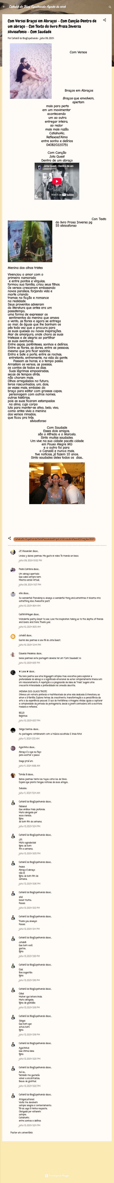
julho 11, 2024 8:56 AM (29, 766)
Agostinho (24, 747)
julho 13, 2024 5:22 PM (29, 1086)
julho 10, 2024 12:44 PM (30, 645)
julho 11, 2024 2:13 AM (29, 738)
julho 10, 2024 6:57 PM (29, 720)
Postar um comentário (22, 1132)
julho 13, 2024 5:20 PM (29, 1059)
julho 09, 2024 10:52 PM (30, 560)
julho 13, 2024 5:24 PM (29, 1125)
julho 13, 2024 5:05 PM (29, 853)
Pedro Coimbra (26, 569)
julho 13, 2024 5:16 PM (29, 956)
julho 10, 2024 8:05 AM (30, 627)
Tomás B (23, 774)
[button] (104, 20)
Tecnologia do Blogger (58, 1175)
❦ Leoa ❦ (24, 671)
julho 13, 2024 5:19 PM (29, 1034)
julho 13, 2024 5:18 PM (29, 1007)
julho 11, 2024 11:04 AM (29, 793)
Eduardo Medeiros (27, 653)
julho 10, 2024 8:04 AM (29, 605)
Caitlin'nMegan (26, 614)
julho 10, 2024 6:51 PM (29, 663)
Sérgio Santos (26, 729)
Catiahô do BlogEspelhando (32, 801)
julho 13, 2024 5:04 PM (29, 826)
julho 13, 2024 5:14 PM (29, 929)
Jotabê (22, 635)
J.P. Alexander (25, 551)
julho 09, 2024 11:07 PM (30, 584)
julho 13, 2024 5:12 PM (29, 908)
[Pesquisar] (110, 7)
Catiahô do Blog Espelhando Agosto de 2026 (37, 6)
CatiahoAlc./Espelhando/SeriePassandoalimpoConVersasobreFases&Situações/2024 (54, 539)
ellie (21, 593)
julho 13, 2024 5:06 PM (29, 883)
